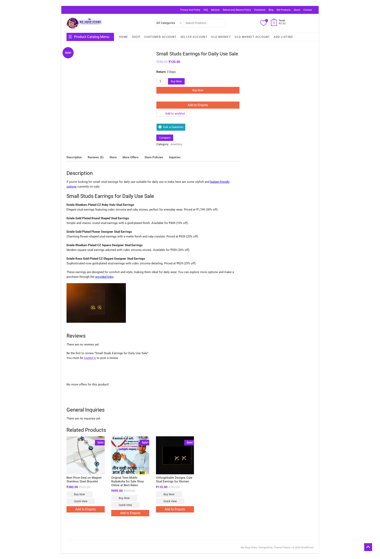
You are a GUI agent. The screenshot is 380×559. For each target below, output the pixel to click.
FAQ (205, 10)
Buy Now (176, 81)
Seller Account (193, 36)
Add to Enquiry (198, 105)
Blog (271, 10)
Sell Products (283, 10)
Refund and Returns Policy (237, 10)
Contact (307, 10)
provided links (104, 277)
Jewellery (176, 144)
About (297, 10)
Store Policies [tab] (153, 157)
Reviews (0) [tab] (96, 157)
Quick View (80, 501)
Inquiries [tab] (174, 157)
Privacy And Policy (190, 10)
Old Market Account (252, 36)
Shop (136, 36)
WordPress (307, 547)
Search (220, 23)
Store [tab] (113, 157)
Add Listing (283, 36)
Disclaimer (259, 10)
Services (215, 10)
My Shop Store (249, 547)
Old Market (221, 36)
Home (123, 36)
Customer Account (160, 36)
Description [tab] (74, 157)
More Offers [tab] (131, 157)
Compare (164, 137)
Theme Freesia (282, 547)
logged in (90, 358)
